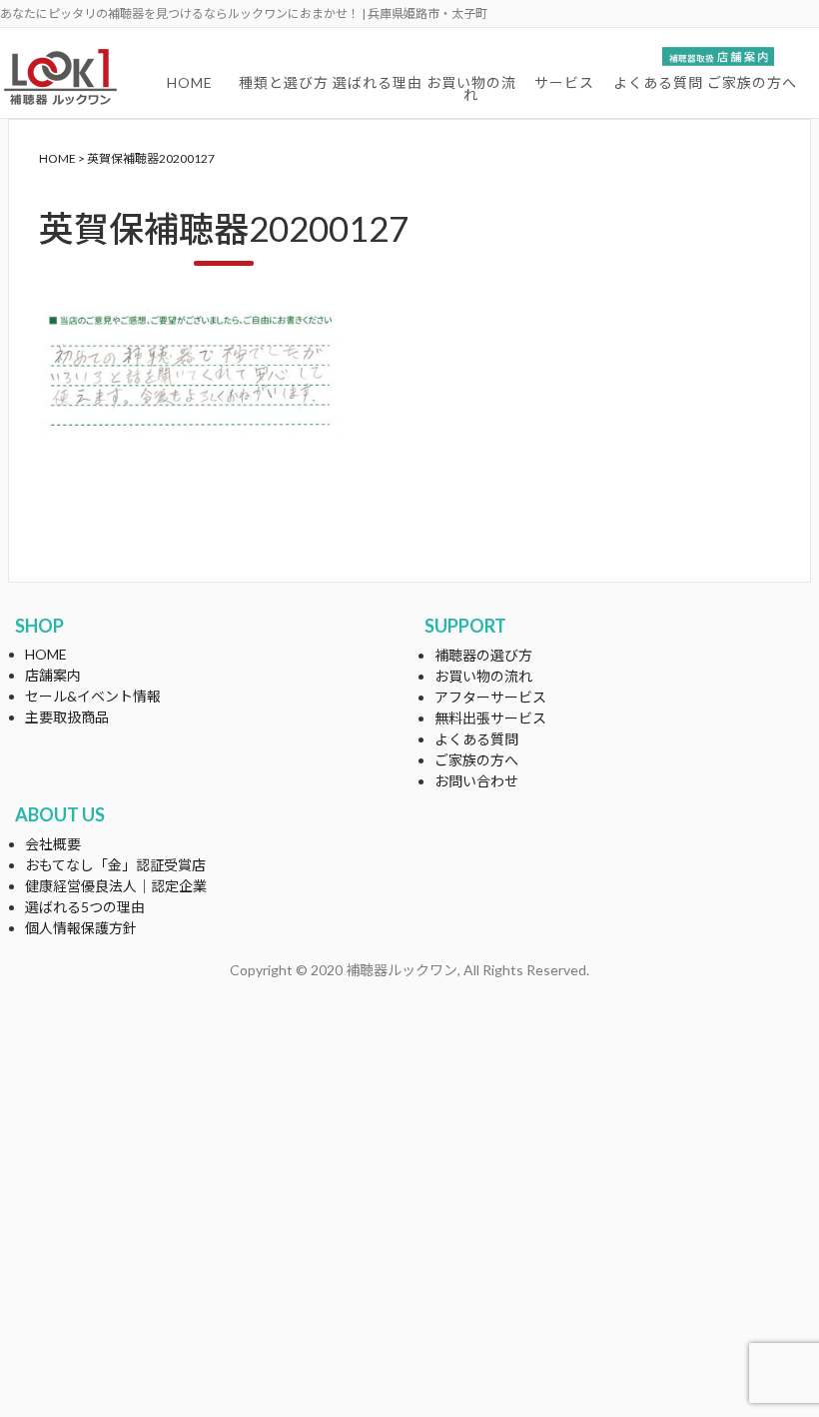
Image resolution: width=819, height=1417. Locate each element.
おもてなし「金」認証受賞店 (115, 864)
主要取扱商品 (67, 716)
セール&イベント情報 (93, 696)
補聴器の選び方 (483, 655)
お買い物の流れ (471, 88)
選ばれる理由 (377, 82)
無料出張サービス (490, 717)
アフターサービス (490, 697)
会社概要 (53, 843)
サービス (564, 82)
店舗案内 (53, 675)
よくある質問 (658, 82)
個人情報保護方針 (81, 927)
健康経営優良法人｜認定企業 (116, 885)
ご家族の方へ (752, 82)
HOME (190, 82)
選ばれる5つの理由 (85, 906)
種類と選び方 (284, 82)
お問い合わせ (476, 780)
